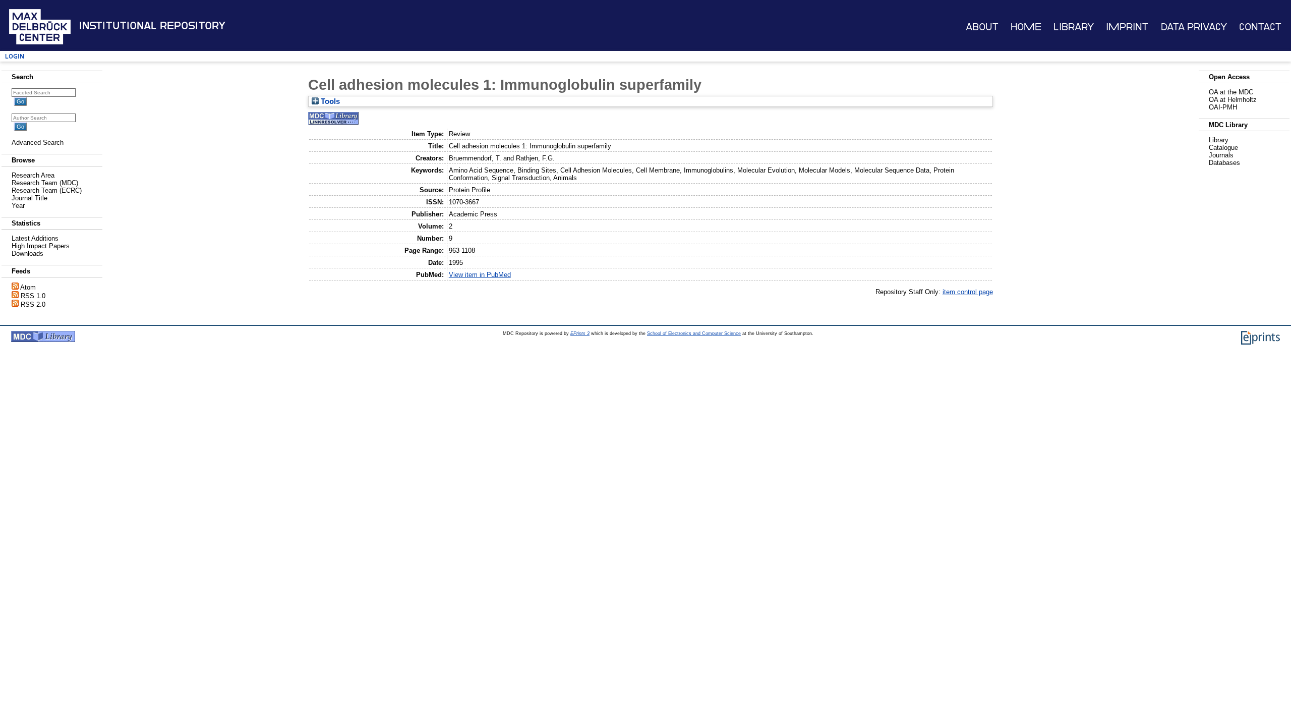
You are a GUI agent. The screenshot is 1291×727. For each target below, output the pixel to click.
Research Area (33, 175)
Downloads (27, 253)
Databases (1224, 162)
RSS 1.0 (33, 296)
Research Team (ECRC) (47, 190)
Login (14, 56)
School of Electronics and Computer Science (694, 333)
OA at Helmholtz (1233, 99)
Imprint (1127, 27)
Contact (1260, 27)
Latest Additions (35, 238)
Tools (329, 101)
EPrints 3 (580, 333)
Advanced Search (38, 142)
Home (1026, 27)
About (982, 27)
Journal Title (29, 198)
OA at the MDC (1231, 92)
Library (1073, 27)
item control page (968, 292)
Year (18, 205)
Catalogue (1223, 147)
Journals (1221, 155)
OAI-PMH (1223, 107)
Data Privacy (1194, 27)
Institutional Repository (152, 26)
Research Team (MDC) (45, 183)
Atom (28, 287)
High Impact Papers (41, 246)
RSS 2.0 (33, 304)
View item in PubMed (480, 274)
